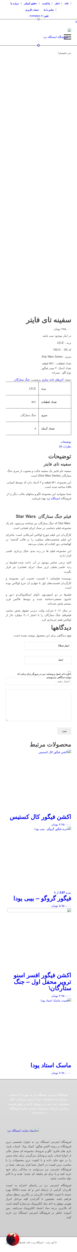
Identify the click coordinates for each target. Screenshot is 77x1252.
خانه (67, 3)
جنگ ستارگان (22, 379)
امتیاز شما (63, 645)
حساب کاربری (32, 9)
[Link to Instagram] (49, 1246)
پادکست (46, 3)
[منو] (65, 36)
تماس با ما (49, 9)
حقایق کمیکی (30, 3)
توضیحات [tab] (66, 442)
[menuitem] (66, 3)
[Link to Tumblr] (61, 1246)
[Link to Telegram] (68, 1246)
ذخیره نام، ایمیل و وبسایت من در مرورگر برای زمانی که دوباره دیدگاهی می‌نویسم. (44, 675)
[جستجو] (55, 36)
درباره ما (14, 3)
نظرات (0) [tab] (65, 446)
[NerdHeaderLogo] (45, 36)
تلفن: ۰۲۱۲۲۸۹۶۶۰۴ (38, 15)
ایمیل (60, 659)
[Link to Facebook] (55, 1246)
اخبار (57, 3)
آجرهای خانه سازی (53, 379)
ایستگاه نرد (53, 498)
